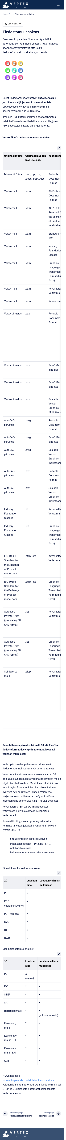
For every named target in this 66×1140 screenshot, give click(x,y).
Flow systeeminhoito (24, 14)
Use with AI (13, 24)
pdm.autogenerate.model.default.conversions (28, 1080)
